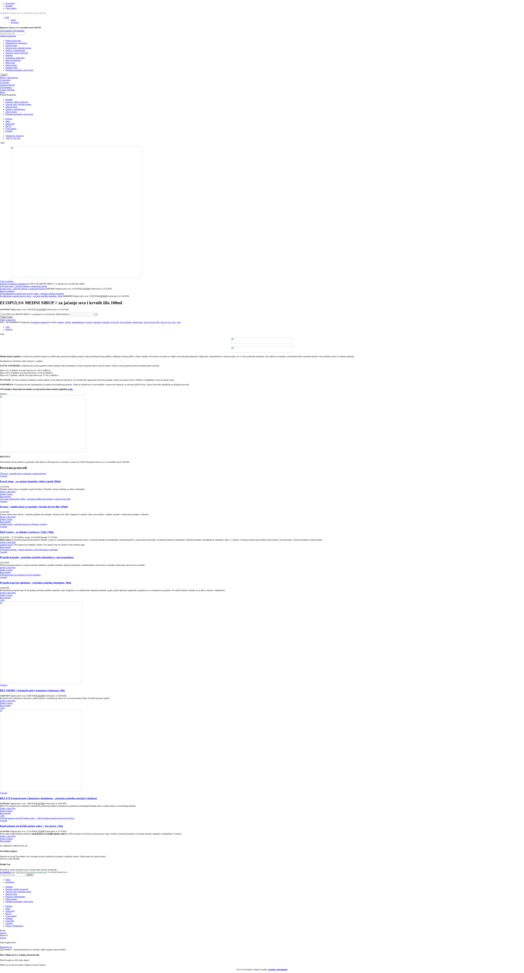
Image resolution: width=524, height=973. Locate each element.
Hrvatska (15, 22)
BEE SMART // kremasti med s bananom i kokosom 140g (32, 690)
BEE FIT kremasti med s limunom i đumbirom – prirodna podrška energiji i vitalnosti (48, 798)
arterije (68, 322)
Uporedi (9, 923)
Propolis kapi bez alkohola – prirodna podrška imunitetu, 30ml (35, 582)
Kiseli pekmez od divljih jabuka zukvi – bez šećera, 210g (31, 826)
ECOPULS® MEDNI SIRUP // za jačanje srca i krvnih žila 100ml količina (35, 314)
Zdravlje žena (11, 45)
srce (174, 322)
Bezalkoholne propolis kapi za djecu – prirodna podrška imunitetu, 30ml (31, 296)
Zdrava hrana (11, 65)
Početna (3, 284)
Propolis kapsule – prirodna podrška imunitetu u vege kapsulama (37, 557)
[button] (6, 494)
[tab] (264, 327)
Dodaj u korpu (6, 317)
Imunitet (9, 55)
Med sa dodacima (13, 60)
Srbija (13, 20)
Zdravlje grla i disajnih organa (18, 48)
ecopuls (88, 322)
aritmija (60, 322)
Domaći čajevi (11, 67)
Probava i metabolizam (15, 50)
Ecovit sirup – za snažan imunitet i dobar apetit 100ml (30, 481)
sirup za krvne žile (151, 322)
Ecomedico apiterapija (15, 58)
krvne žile (115, 322)
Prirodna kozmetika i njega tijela (19, 70)
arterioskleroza (78, 322)
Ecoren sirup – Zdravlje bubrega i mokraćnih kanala (22, 289)
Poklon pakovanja (13, 40)
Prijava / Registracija (14, 926)
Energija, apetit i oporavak (16, 53)
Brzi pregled (5, 496)
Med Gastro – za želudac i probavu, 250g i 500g (27, 532)
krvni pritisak (125, 322)
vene (179, 322)
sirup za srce (165, 322)
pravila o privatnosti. (278, 969)
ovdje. (70, 389)
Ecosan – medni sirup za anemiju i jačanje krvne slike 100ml (34, 506)
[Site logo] (6, 30)
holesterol (97, 322)
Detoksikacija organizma (16, 43)
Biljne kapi (10, 63)
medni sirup (138, 322)
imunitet (105, 322)
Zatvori (3, 933)
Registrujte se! (6, 947)
